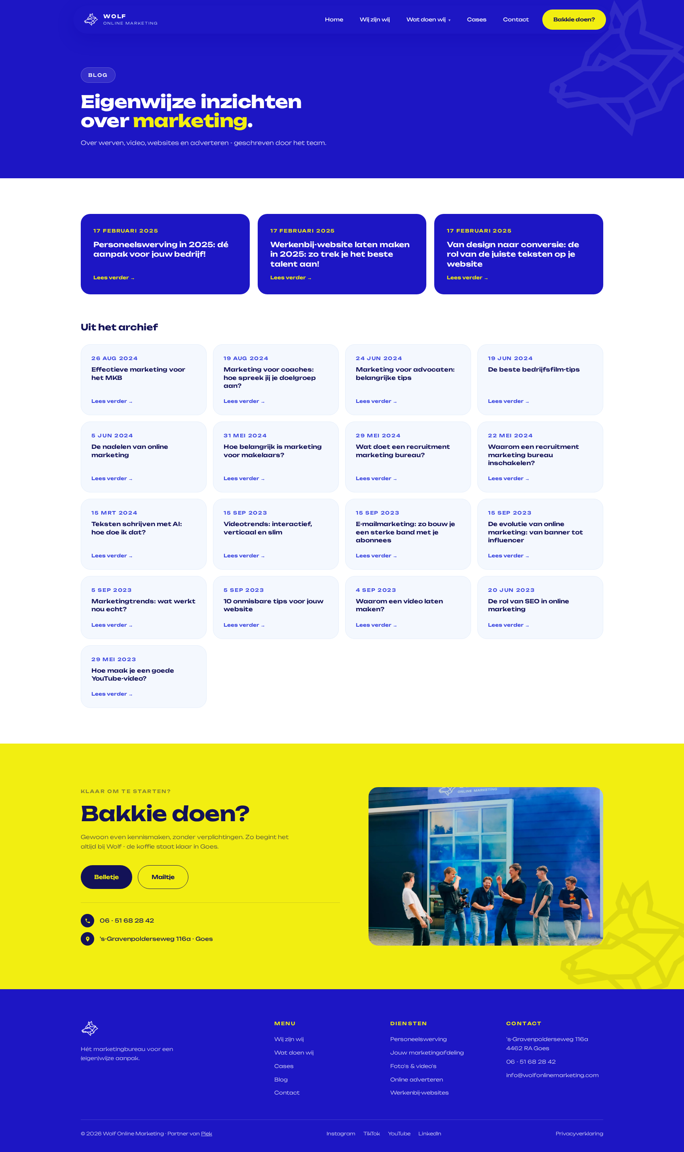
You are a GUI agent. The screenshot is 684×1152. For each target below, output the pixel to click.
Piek (206, 1134)
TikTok (371, 1134)
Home (334, 19)
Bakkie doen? (574, 19)
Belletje (106, 877)
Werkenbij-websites (419, 1092)
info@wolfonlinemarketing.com (552, 1075)
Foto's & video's (413, 1066)
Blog (281, 1079)
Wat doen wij (428, 19)
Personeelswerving (418, 1039)
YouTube (399, 1134)
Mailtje (163, 877)
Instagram (341, 1134)
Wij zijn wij (375, 19)
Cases (476, 19)
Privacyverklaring (579, 1134)
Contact (516, 19)
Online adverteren (416, 1079)
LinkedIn (429, 1134)
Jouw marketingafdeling (427, 1052)
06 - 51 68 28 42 (531, 1062)
